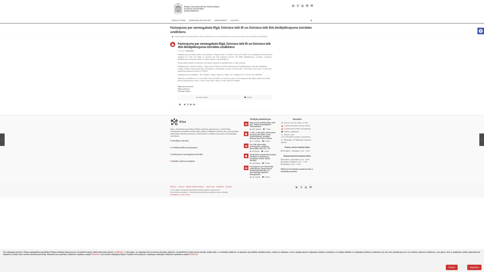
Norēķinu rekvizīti (180, 141)
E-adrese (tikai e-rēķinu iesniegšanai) (297, 128)
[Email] (312, 6)
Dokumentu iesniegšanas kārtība (187, 154)
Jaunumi (181, 186)
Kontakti (235, 20)
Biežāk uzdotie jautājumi (195, 186)
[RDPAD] (196, 8)
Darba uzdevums (184, 89)
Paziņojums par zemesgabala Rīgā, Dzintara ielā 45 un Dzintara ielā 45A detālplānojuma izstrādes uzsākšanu (224, 45)
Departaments (220, 20)
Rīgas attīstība (179, 20)
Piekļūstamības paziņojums (185, 147)
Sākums (173, 186)
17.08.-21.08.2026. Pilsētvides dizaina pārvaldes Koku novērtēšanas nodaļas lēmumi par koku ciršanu (263, 135)
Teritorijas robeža (184, 91)
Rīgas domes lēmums (186, 86)
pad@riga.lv (295, 131)
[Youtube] (302, 6)
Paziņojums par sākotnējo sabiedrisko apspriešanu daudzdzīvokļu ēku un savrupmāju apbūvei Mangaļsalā (261, 170)
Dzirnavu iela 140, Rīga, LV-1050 (296, 123)
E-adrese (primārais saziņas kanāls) (297, 125)
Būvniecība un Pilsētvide (200, 20)
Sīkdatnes (220, 186)
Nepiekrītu (474, 267)
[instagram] (307, 6)
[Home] (172, 36)
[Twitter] (293, 6)
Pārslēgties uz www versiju (180, 194)
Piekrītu (451, 267)
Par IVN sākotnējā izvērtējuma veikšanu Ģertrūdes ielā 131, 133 (260, 146)
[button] (480, 31)
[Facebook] (298, 6)
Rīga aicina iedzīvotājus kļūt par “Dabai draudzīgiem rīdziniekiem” (262, 124)
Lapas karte (210, 186)
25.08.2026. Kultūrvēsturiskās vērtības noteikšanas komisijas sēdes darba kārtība (263, 157)
